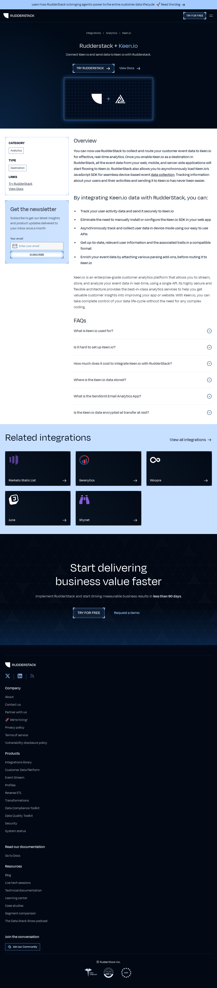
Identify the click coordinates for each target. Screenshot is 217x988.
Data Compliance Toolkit (22, 808)
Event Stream (14, 777)
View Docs (16, 189)
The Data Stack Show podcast (26, 921)
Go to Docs (12, 855)
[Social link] (7, 676)
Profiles (10, 785)
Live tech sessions (18, 883)
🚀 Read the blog (168, 4)
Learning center (16, 898)
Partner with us (16, 712)
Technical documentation (23, 890)
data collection (163, 174)
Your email (16, 239)
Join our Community (25, 947)
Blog (8, 875)
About (9, 697)
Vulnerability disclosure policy (26, 743)
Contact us (13, 704)
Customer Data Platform (22, 770)
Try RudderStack (20, 184)
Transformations (17, 800)
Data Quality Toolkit (19, 816)
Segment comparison (20, 913)
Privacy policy (14, 727)
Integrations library (18, 762)
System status (15, 831)
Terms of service (16, 735)
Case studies (14, 906)
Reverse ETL (13, 793)
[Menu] (211, 15)
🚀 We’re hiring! (16, 720)
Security (11, 823)
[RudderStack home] (19, 15)
